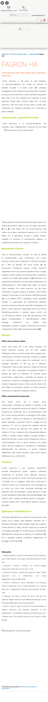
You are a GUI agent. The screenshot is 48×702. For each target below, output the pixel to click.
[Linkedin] (2, 3)
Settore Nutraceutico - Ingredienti (24, 54)
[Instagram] (7, 3)
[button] (38, 15)
